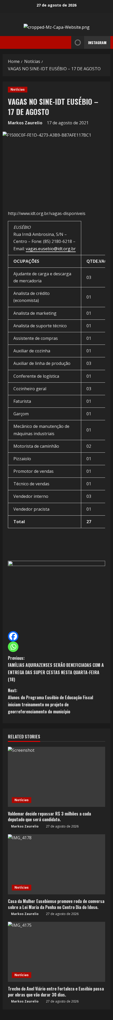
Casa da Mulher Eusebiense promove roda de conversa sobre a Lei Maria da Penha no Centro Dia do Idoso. (56, 904)
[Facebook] (13, 636)
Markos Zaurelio (25, 123)
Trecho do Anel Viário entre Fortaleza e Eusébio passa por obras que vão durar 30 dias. (56, 992)
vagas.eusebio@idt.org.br (51, 249)
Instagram (97, 42)
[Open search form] (65, 43)
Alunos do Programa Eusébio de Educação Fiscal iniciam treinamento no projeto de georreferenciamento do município (50, 701)
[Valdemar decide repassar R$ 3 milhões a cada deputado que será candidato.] (56, 777)
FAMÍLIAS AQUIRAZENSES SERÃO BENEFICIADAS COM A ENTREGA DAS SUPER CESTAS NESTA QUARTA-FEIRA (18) (56, 669)
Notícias (18, 89)
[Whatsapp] (13, 647)
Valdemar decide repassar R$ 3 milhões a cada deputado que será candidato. (49, 817)
